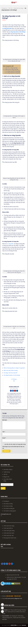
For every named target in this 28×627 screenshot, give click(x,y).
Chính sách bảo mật (8, 535)
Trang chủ (4, 8)
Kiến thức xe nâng (18, 8)
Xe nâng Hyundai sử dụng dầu (13, 72)
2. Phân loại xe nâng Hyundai (11, 69)
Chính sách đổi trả (8, 528)
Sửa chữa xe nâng (8, 503)
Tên (3, 431)
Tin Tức (10, 8)
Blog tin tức (6, 476)
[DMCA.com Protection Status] (15, 583)
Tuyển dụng (6, 472)
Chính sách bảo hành (8, 533)
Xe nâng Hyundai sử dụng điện (13, 71)
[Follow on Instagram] (4, 564)
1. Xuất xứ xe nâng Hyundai (10, 68)
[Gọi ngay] (2, 611)
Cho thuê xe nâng (8, 506)
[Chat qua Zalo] (2, 608)
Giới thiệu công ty (7, 469)
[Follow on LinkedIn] (17, 391)
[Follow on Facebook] (11, 391)
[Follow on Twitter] (13, 391)
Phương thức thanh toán (9, 538)
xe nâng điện (10, 243)
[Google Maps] (2, 604)
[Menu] (2, 2)
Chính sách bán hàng (8, 526)
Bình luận (4, 420)
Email (4, 438)
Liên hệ (5, 474)
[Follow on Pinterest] (15, 391)
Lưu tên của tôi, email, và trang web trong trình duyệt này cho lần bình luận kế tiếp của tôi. (14, 446)
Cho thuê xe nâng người (9, 511)
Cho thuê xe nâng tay (8, 508)
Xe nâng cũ (6, 501)
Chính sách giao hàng (8, 530)
